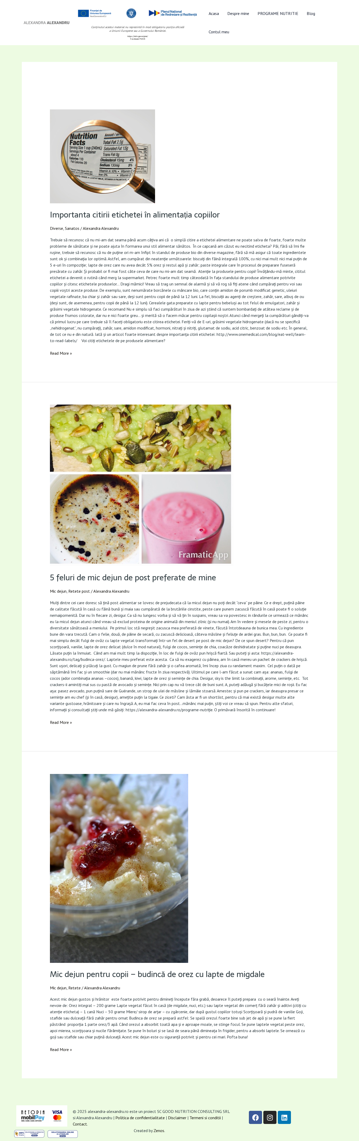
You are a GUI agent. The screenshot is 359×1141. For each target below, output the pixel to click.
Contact (80, 1124)
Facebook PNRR (137, 39)
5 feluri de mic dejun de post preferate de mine (133, 577)
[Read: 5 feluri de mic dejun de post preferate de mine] (179, 485)
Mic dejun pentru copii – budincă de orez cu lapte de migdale (157, 974)
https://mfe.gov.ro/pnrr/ (137, 36)
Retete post (79, 591)
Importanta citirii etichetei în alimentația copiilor (135, 214)
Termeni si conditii (205, 1117)
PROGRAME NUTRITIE (278, 13)
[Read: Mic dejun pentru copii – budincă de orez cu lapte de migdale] (179, 868)
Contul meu (219, 31)
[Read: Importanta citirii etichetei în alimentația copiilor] (179, 156)
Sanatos (72, 228)
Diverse (56, 228)
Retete (74, 987)
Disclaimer (177, 1117)
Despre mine (238, 13)
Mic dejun (58, 591)
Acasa (214, 13)
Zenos (158, 1130)
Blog (311, 13)
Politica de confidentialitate (140, 1117)
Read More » (61, 353)
